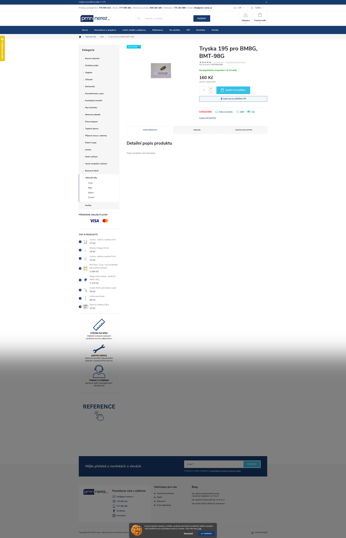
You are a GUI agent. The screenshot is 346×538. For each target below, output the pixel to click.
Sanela (88, 149)
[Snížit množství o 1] (211, 92)
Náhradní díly (91, 177)
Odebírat (252, 464)
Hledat (201, 18)
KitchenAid (90, 86)
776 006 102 (122, 501)
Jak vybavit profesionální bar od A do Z (208, 499)
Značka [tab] (243, 130)
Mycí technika (91, 107)
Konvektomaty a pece (94, 93)
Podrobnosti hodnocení (235, 62)
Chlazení (89, 79)
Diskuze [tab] (197, 130)
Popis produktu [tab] (150, 130)
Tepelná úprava (91, 128)
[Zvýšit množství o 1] (211, 88)
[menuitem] (85, 30)
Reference (161, 501)
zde (199, 528)
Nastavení (188, 533)
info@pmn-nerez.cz (125, 496)
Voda (90, 183)
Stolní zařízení (91, 156)
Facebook (121, 511)
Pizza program (91, 121)
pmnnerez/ (121, 515)
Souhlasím (208, 533)
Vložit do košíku (235, 90)
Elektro (91, 192)
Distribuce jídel (91, 65)
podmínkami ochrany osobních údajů (225, 471)
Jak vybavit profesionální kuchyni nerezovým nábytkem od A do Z (205, 494)
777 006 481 (122, 506)
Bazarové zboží (91, 170)
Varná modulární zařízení (96, 163)
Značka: (207, 118)
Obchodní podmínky (165, 493)
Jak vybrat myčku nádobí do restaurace (208, 503)
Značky (88, 205)
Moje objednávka (164, 505)
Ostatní (91, 197)
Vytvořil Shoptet (261, 532)
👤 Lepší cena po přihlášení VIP (233, 99)
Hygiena (88, 72)
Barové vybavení (92, 58)
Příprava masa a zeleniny (96, 135)
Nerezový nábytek (92, 114)
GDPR (159, 497)
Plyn (90, 188)
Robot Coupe (90, 142)
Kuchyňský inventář (93, 100)
